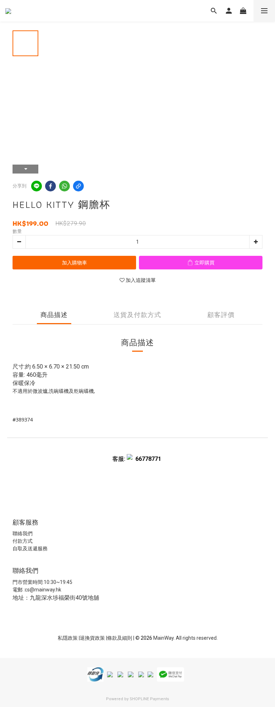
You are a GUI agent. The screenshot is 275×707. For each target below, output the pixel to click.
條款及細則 (120, 638)
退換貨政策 (93, 638)
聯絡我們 (23, 533)
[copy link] (78, 186)
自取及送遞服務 (30, 548)
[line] (36, 186)
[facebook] (50, 186)
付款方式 (23, 541)
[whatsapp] (64, 186)
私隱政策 (68, 638)
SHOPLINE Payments (149, 699)
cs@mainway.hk (43, 590)
